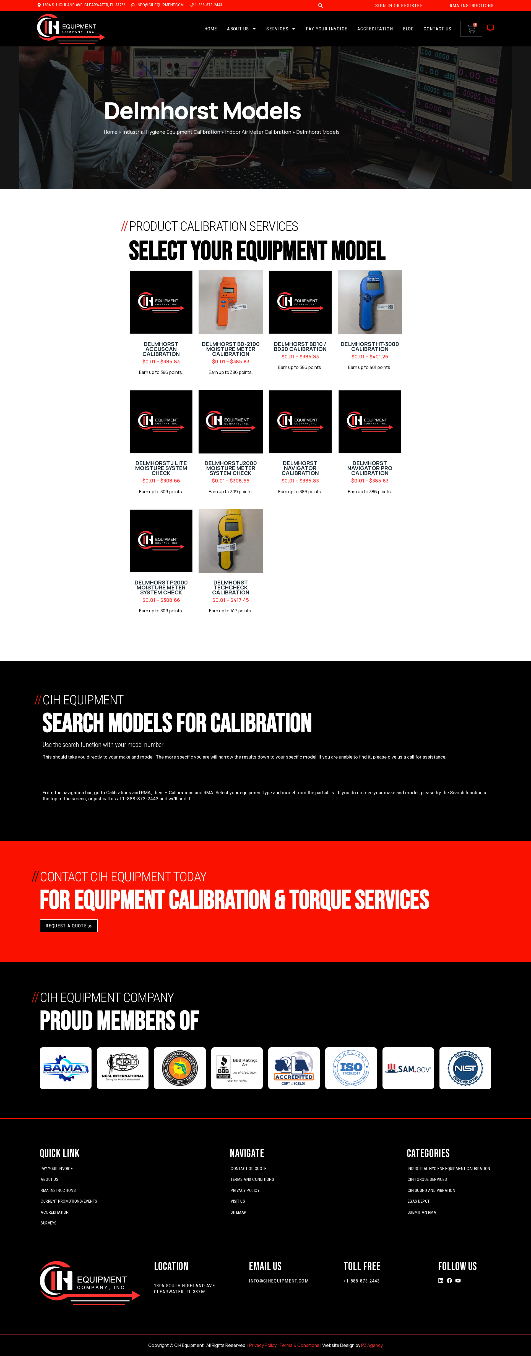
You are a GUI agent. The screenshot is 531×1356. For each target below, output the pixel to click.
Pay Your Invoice (327, 29)
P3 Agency (372, 1345)
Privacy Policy (245, 1190)
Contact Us (437, 29)
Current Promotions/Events (69, 1201)
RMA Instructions (58, 1190)
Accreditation (375, 29)
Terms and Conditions (252, 1179)
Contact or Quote (248, 1168)
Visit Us (238, 1201)
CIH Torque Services (427, 1179)
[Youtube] (458, 1280)
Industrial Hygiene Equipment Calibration (171, 131)
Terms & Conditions (299, 1345)
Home (210, 29)
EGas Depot (419, 1201)
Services (277, 29)
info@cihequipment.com (279, 1281)
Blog (408, 29)
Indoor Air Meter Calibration (258, 131)
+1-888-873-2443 (361, 1281)
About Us (238, 29)
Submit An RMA (422, 1212)
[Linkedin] (441, 1280)
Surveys (49, 1223)
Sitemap (238, 1212)
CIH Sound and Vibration (431, 1190)
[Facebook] (449, 1280)
